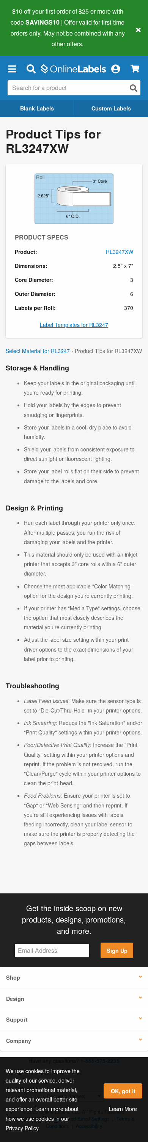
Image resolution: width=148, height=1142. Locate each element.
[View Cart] (135, 69)
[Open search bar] (31, 68)
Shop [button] (13, 977)
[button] (12, 68)
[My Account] (115, 68)
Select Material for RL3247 (38, 351)
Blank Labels (37, 108)
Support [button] (17, 1019)
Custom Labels (111, 108)
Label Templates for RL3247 (74, 324)
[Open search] (133, 88)
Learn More (123, 1108)
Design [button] (15, 998)
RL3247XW (119, 251)
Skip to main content (27, 38)
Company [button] (18, 1040)
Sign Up (117, 950)
